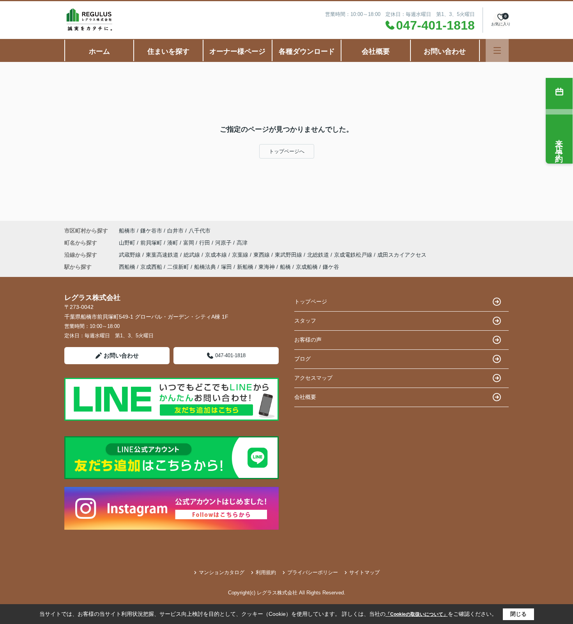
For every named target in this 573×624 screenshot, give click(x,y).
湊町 (173, 243)
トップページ (310, 301)
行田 (205, 243)
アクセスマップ (313, 378)
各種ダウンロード (307, 51)
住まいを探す (168, 51)
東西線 (262, 255)
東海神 (266, 267)
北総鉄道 (319, 255)
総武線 (193, 255)
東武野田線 (289, 255)
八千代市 (199, 230)
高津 (242, 243)
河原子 (224, 243)
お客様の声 (308, 340)
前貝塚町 (152, 243)
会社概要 (376, 51)
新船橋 (245, 267)
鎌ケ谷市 (151, 230)
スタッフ (305, 320)
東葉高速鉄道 (163, 255)
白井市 (175, 230)
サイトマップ (364, 572)
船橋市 (127, 230)
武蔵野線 (130, 255)
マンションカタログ (221, 572)
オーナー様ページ (237, 51)
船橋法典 (205, 267)
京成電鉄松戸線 (354, 255)
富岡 (189, 243)
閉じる (518, 614)
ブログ (302, 359)
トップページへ (286, 151)
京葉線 (241, 255)
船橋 (285, 267)
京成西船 (151, 267)
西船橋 (127, 267)
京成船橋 (307, 267)
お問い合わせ (445, 51)
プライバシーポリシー (312, 572)
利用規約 (266, 572)
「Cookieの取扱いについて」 (417, 614)
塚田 (226, 267)
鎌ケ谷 (331, 267)
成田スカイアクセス (401, 255)
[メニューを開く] (497, 50)
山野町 (128, 243)
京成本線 (216, 255)
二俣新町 (178, 267)
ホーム (99, 51)
